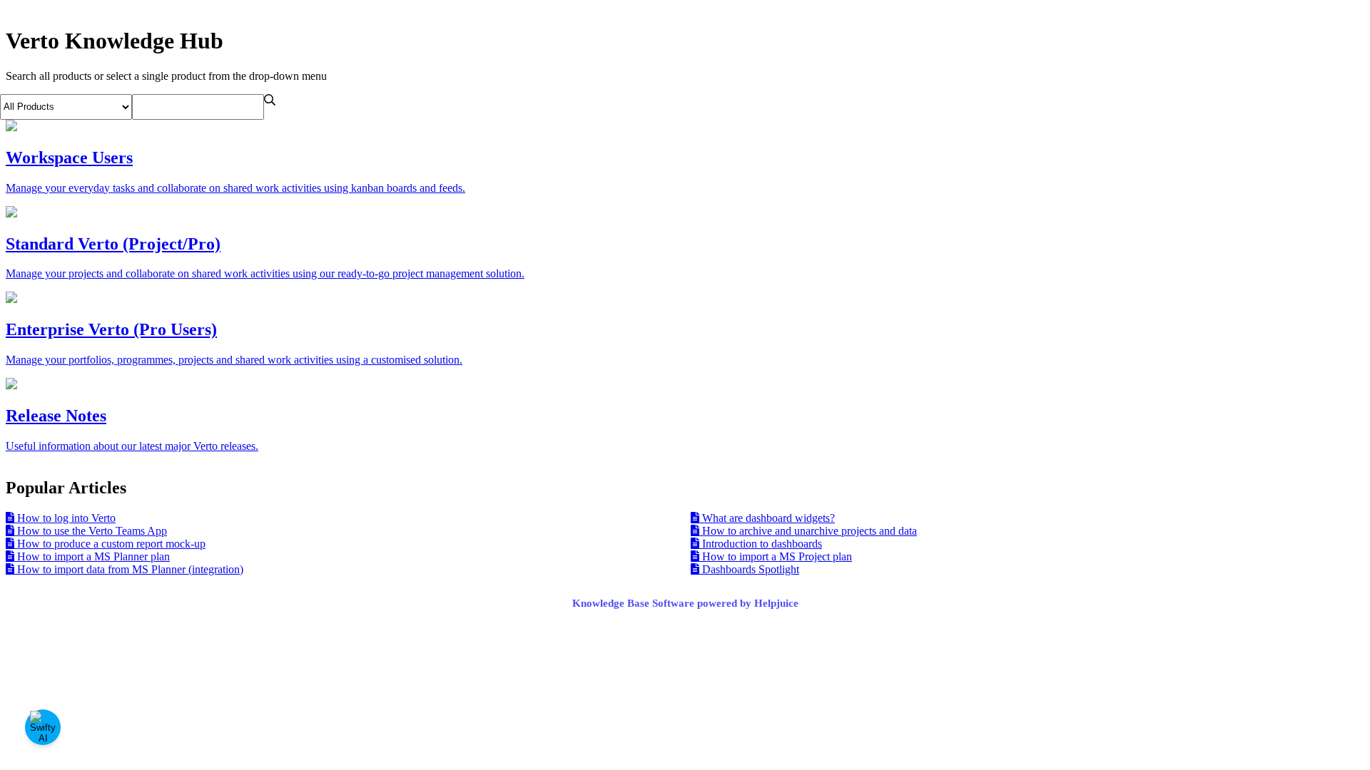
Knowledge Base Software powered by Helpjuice (685, 603)
